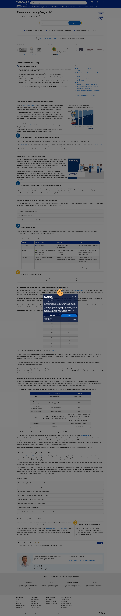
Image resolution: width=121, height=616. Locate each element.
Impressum (75, 319)
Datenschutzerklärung (48, 318)
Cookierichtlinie (47, 319)
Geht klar (69, 315)
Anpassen (52, 315)
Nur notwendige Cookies (72, 296)
